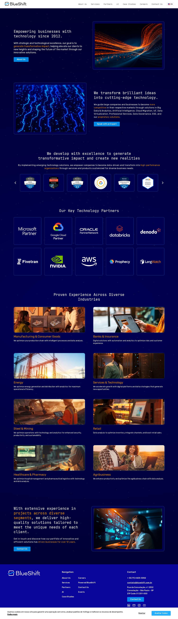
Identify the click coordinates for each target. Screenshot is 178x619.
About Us (82, 4)
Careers (144, 4)
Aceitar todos (161, 613)
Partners (108, 4)
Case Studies (129, 4)
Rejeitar (142, 613)
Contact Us (157, 4)
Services (95, 4)
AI (117, 4)
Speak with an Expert (107, 124)
